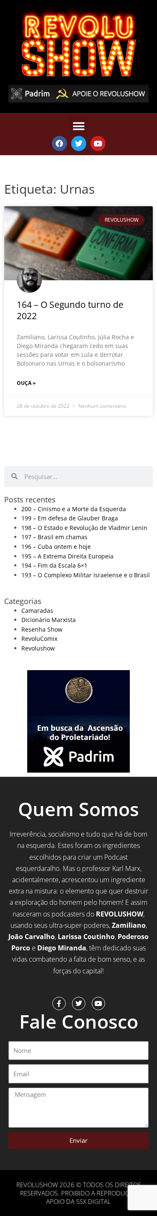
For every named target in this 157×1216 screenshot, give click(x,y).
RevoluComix (39, 639)
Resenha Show (41, 629)
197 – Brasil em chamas (54, 537)
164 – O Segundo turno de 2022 (70, 310)
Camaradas (37, 610)
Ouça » (26, 383)
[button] (78, 126)
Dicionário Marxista (48, 620)
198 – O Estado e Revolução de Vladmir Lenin (84, 528)
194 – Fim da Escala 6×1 (54, 565)
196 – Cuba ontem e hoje (56, 546)
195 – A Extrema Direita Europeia (67, 556)
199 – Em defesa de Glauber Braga (69, 518)
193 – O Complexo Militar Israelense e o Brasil (85, 575)
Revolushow (38, 648)
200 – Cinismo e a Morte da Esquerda (73, 509)
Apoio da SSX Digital (78, 1201)
